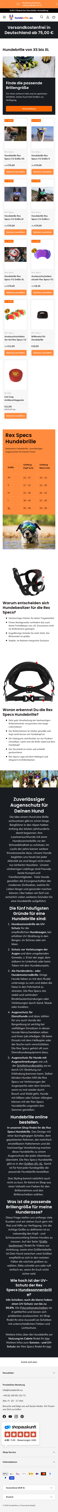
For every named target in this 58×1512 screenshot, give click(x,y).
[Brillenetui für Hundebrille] (42, 314)
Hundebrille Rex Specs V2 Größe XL (14, 278)
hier (47, 1338)
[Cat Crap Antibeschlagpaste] (15, 375)
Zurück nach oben (29, 1362)
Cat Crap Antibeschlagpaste (14, 398)
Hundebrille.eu (14, 1505)
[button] (54, 17)
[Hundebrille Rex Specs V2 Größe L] (42, 194)
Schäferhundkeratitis (30, 1065)
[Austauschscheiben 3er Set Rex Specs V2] (15, 314)
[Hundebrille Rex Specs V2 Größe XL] (15, 254)
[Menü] (4, 17)
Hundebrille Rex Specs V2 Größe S (40, 157)
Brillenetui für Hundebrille (38, 338)
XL (9, 508)
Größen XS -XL (33, 1163)
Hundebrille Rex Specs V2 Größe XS (14, 157)
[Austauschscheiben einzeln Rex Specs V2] (42, 254)
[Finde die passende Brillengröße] (29, 67)
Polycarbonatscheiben (34, 1307)
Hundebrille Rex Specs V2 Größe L (40, 217)
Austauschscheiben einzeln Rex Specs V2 (42, 278)
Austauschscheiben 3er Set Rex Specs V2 (15, 338)
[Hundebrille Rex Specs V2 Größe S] (42, 133)
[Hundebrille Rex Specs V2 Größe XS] (15, 133)
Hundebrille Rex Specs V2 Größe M (13, 217)
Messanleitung (29, 109)
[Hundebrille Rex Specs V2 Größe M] (15, 194)
